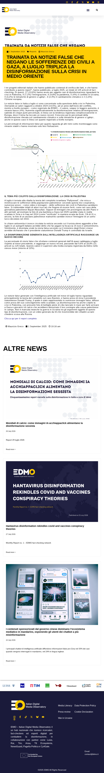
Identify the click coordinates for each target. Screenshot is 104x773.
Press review (64, 712)
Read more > (11, 449)
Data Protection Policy (85, 705)
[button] (97, 10)
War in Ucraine (65, 718)
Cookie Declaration (83, 712)
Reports (33, 52)
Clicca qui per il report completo (20, 318)
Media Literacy (65, 705)
